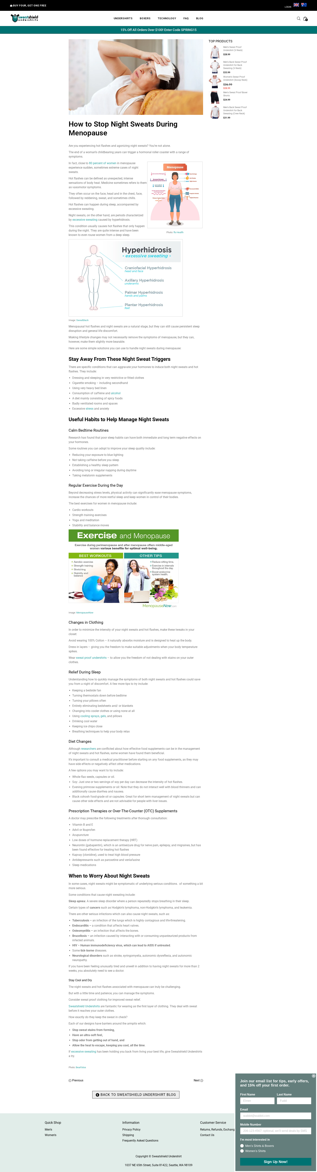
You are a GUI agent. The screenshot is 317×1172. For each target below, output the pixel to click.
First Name (247, 1094)
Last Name (284, 1094)
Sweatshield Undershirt (167, 1156)
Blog (199, 18)
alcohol (116, 393)
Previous (77, 1080)
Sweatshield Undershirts (84, 1006)
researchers (88, 748)
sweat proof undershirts (91, 657)
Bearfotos (81, 1067)
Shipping (128, 1135)
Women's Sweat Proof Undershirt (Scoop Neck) (235, 78)
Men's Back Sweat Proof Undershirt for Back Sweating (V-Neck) (235, 65)
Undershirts (123, 18)
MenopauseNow (84, 612)
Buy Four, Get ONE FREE (29, 5)
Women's (50, 1135)
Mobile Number (250, 1124)
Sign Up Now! (276, 1162)
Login (288, 7)
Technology (167, 18)
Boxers (145, 18)
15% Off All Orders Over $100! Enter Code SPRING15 (158, 30)
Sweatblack (82, 320)
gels (103, 716)
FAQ (186, 18)
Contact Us (207, 1135)
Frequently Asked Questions (140, 1140)
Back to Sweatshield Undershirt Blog (137, 1095)
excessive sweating (84, 219)
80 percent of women (102, 163)
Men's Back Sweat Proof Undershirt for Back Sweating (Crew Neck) (235, 110)
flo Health (178, 232)
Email (244, 1109)
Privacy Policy (131, 1129)
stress (89, 408)
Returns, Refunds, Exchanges (219, 1129)
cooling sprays (89, 716)
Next (197, 1080)
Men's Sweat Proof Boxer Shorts (235, 94)
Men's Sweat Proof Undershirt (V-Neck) (233, 49)
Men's (48, 1129)
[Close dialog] (314, 1076)
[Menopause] (175, 228)
